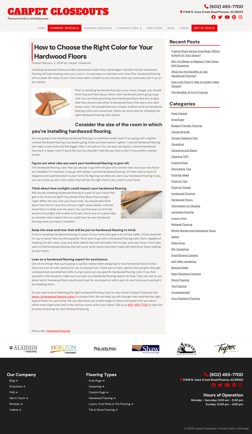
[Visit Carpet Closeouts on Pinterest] (234, 17)
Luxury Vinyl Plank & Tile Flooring (109, 404)
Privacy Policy (227, 428)
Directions (154, 28)
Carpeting (177, 144)
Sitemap (243, 428)
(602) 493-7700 (226, 6)
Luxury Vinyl (179, 218)
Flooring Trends (181, 187)
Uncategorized (180, 292)
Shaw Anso (178, 243)
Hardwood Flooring (58, 331)
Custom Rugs (179, 163)
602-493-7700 (138, 305)
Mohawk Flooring (181, 224)
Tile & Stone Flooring (102, 410)
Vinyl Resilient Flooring (185, 298)
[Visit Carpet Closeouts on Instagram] (240, 17)
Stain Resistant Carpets (186, 274)
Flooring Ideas (180, 175)
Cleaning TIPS (179, 156)
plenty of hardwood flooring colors (53, 296)
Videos (184, 28)
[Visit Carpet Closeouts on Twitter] (220, 17)
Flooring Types (127, 28)
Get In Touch (204, 28)
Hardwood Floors (182, 200)
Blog (170, 28)
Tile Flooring (179, 286)
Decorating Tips (181, 169)
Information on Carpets (185, 206)
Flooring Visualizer (98, 28)
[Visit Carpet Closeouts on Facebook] (213, 17)
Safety (175, 237)
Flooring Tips (179, 181)
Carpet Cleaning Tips (184, 138)
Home (41, 28)
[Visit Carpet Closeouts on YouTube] (227, 17)
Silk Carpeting (180, 249)
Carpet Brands (180, 132)
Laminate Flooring (182, 212)
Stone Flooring (180, 280)
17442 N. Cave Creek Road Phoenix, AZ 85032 (213, 12)
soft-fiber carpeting (183, 261)
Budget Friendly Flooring (186, 126)
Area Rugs (177, 119)
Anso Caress (179, 113)
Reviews (14, 404)
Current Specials (64, 28)
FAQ (12, 392)
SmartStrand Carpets (184, 255)
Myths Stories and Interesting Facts (193, 230)
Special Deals (179, 267)
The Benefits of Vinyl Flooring (189, 92)
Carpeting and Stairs (184, 150)
